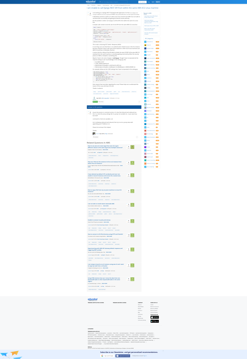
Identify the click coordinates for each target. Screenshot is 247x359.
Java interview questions (124, 333)
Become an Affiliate (154, 308)
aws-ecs (110, 213)
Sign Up (158, 1)
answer (95, 101)
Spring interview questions (120, 334)
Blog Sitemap (140, 318)
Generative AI (150, 41)
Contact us (140, 310)
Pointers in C (128, 334)
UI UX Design (149, 94)
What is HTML (115, 333)
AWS (102, 98)
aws (89, 211)
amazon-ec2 (134, 91)
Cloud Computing (100, 225)
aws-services (105, 93)
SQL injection (151, 336)
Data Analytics (150, 61)
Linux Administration (151, 130)
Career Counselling (151, 160)
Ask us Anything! (150, 166)
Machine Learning (151, 68)
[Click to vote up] (88, 13)
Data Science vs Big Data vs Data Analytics (146, 340)
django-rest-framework (114, 93)
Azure (148, 101)
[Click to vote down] (88, 14)
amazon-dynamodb (101, 289)
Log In (153, 1)
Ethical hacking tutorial (143, 336)
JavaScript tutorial (150, 334)
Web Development (151, 91)
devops (100, 211)
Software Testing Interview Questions (94, 342)
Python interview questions (116, 340)
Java (148, 97)
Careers (152, 304)
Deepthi (103, 255)
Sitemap (139, 316)
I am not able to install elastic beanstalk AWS (101, 203)
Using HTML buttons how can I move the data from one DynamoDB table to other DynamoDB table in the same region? (104, 279)
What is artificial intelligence (140, 338)
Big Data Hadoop (150, 107)
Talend (148, 147)
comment (101, 101)
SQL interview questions (98, 336)
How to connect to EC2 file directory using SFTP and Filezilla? (105, 234)
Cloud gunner (103, 208)
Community (140, 314)
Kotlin (148, 127)
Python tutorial (124, 336)
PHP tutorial (132, 333)
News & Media (140, 306)
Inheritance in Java (101, 334)
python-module (109, 91)
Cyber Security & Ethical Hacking (151, 58)
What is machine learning (133, 336)
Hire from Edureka (154, 312)
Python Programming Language (104, 340)
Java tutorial (109, 333)
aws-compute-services (97, 93)
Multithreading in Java (126, 340)
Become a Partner (154, 310)
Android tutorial (142, 334)
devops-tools (94, 211)
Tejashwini (100, 152)
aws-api (114, 228)
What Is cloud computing (113, 338)
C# (147, 117)
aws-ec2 (104, 228)
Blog (139, 312)
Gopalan (106, 225)
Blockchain (149, 110)
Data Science (149, 51)
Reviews (139, 308)
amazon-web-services (126, 91)
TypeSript (149, 150)
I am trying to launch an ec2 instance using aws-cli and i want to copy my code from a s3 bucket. (106, 265)
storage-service (105, 155)
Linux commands (135, 334)
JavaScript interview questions (141, 333)
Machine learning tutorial (115, 336)
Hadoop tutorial (130, 338)
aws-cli (99, 155)
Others (148, 140)
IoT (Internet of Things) (151, 124)
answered (97, 133)
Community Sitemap (142, 320)
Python (148, 74)
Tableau (148, 87)
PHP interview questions (92, 334)
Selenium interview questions (100, 333)
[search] (100, 2)
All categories (149, 38)
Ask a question (142, 2)
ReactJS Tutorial (135, 340)
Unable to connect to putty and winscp (99, 220)
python (115, 91)
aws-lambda (117, 230)
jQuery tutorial (90, 336)
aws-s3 (109, 228)
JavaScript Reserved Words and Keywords (121, 342)
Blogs (149, 2)
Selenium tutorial (91, 333)
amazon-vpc (107, 183)
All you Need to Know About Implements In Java (111, 343)
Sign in (145, 355)
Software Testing (150, 84)
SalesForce (149, 78)
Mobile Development (151, 137)
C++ (148, 120)
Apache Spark (150, 156)
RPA (148, 143)
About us (139, 304)
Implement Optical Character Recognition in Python (95, 343)
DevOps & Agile (150, 48)
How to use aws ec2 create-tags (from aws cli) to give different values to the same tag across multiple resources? (105, 146)
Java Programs (110, 342)
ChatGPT (149, 54)
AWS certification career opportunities (94, 338)
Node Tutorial (148, 338)
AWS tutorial (105, 338)
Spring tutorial (150, 333)
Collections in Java (156, 338)
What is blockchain (122, 338)
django (94, 91)
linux (119, 91)
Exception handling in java (92, 340)
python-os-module (101, 91)
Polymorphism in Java (110, 334)
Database (149, 104)
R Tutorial (104, 342)
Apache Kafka (150, 153)
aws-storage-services (114, 155)
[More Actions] (139, 102)
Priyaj (106, 133)
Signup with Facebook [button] (124, 355)
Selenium (149, 81)
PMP (148, 71)
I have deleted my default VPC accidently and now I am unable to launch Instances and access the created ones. (104, 175)
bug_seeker (107, 98)
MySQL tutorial (107, 336)
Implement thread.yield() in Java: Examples (138, 342)
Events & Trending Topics (151, 163)
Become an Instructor (155, 306)
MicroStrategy (150, 133)
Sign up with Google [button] (108, 355)
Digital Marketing (150, 114)
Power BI (149, 45)
